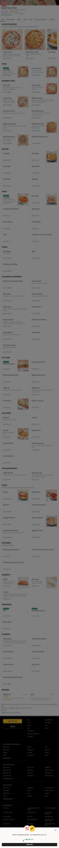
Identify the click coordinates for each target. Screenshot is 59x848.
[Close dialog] (55, 830)
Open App (29, 844)
